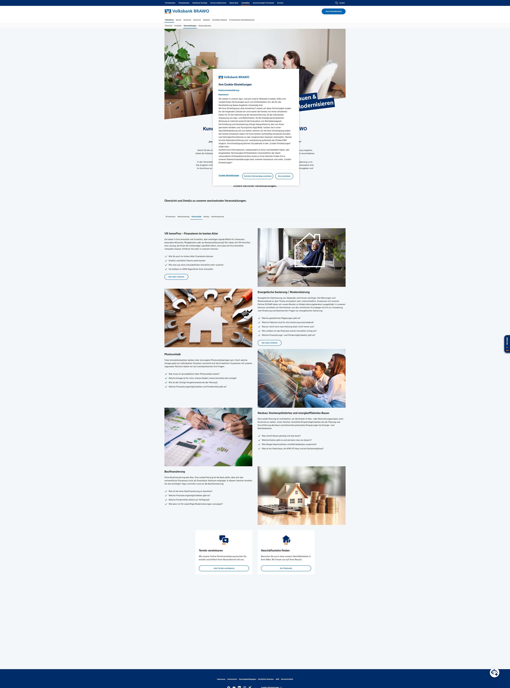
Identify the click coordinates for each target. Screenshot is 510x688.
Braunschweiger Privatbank (263, 3)
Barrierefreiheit (287, 679)
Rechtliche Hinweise (266, 679)
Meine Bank (234, 3)
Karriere (280, 3)
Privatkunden (170, 3)
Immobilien (245, 3)
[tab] (169, 20)
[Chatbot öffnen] (494, 672)
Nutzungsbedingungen (247, 679)
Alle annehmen (284, 176)
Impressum (221, 679)
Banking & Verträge (200, 3)
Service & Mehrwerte (218, 3)
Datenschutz (232, 679)
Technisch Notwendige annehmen (258, 176)
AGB (277, 679)
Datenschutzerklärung (228, 90)
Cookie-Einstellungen (229, 175)
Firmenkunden (183, 3)
